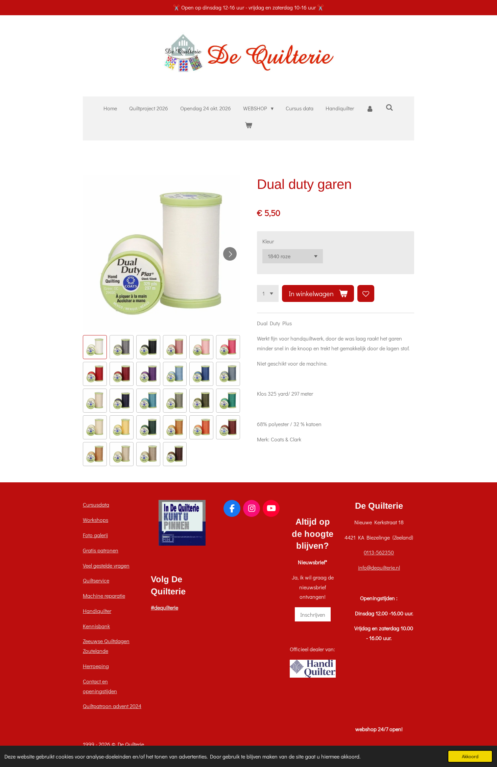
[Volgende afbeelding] (230, 254)
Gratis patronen (100, 550)
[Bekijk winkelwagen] (248, 125)
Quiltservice (96, 580)
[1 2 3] (268, 293)
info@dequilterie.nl (379, 567)
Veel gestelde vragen (106, 565)
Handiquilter (97, 610)
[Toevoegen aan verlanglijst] (365, 293)
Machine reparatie (104, 595)
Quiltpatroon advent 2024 (112, 705)
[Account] (370, 108)
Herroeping (96, 666)
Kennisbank (96, 626)
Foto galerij (95, 535)
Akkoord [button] (470, 756)
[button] (95, 347)
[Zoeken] (389, 107)
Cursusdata (96, 504)
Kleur (268, 241)
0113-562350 (379, 552)
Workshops (95, 519)
